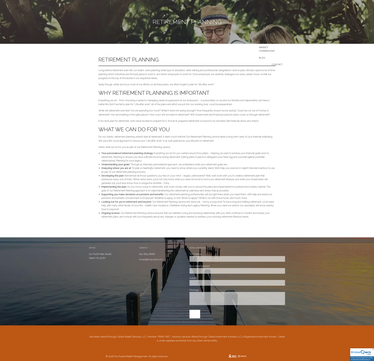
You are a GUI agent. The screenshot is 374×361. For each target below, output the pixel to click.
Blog (262, 57)
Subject (204, 278)
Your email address (210, 266)
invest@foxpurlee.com (151, 259)
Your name (206, 254)
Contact (277, 64)
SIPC (168, 336)
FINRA (161, 336)
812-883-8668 (147, 254)
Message (205, 290)
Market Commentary (267, 49)
